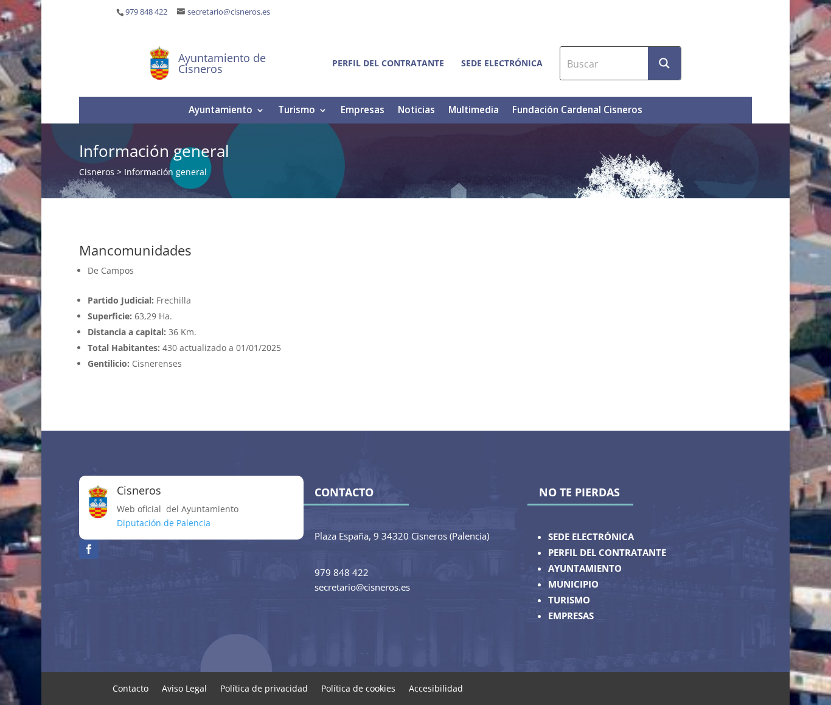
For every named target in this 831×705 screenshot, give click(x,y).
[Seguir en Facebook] (89, 549)
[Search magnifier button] (664, 63)
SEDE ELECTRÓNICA (591, 536)
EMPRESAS (571, 615)
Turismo (296, 111)
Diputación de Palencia (163, 523)
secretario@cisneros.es (228, 12)
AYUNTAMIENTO (585, 568)
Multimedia (473, 111)
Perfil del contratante (388, 63)
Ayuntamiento (220, 111)
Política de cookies (358, 687)
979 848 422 (146, 12)
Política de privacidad (264, 687)
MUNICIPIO (573, 584)
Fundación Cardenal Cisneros (577, 111)
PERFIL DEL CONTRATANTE (607, 552)
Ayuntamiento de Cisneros (222, 63)
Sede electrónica (502, 63)
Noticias (416, 111)
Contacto (130, 687)
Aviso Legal (184, 687)
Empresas (362, 111)
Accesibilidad (436, 687)
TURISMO (569, 600)
